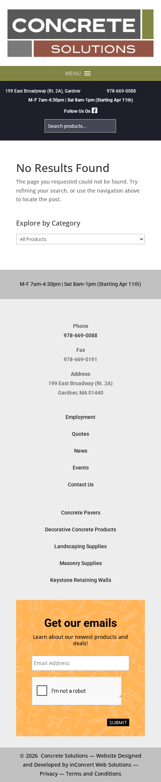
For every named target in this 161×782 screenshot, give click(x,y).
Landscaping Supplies (80, 546)
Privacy (49, 773)
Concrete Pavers (80, 513)
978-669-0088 (121, 91)
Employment (80, 417)
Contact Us (81, 484)
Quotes (80, 434)
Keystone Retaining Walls (80, 580)
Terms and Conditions (93, 773)
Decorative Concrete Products (80, 529)
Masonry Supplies (81, 563)
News (80, 451)
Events (81, 468)
